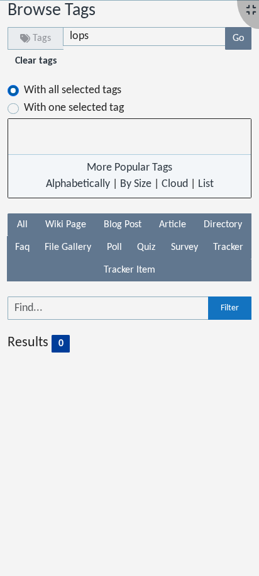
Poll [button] (114, 247)
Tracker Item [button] (129, 270)
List (206, 184)
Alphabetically (78, 184)
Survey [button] (184, 247)
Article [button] (172, 225)
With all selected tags (72, 90)
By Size (136, 184)
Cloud (175, 184)
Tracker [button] (228, 247)
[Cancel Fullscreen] (251, 11)
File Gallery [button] (68, 247)
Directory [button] (223, 225)
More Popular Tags (129, 167)
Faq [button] (22, 247)
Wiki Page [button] (65, 225)
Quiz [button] (146, 247)
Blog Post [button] (122, 225)
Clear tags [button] (36, 61)
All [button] (22, 225)
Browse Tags (52, 11)
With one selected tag (74, 108)
